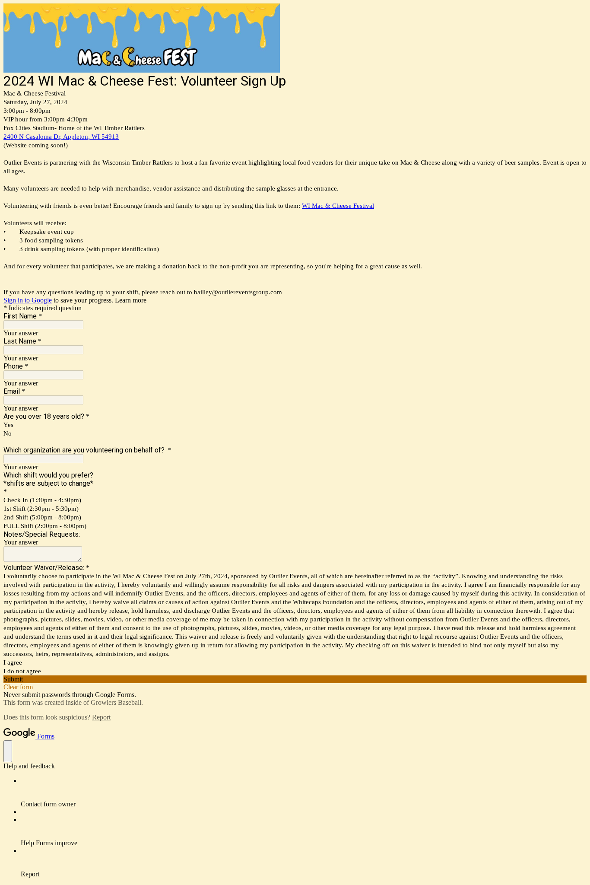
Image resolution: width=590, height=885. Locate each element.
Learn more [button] (130, 300)
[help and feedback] (7, 751)
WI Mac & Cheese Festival (338, 205)
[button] (295, 679)
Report (101, 717)
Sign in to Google (27, 300)
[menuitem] (304, 792)
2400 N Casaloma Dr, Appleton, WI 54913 (61, 136)
